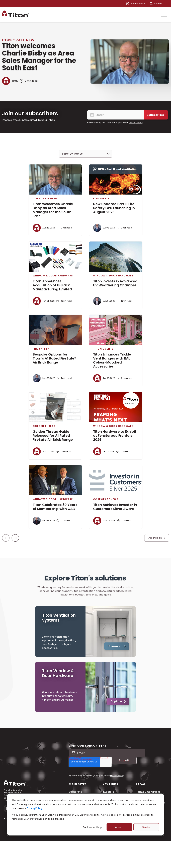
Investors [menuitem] (108, 792)
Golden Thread (44, 426)
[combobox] (161, 4)
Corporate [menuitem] (75, 792)
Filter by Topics (72, 154)
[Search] (151, 4)
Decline (146, 827)
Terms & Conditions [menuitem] (148, 792)
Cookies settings (92, 827)
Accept (119, 827)
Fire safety (101, 198)
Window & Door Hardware (53, 275)
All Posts (155, 537)
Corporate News (19, 40)
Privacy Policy (34, 808)
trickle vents (103, 348)
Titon (15, 81)
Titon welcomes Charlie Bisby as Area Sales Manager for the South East (39, 57)
